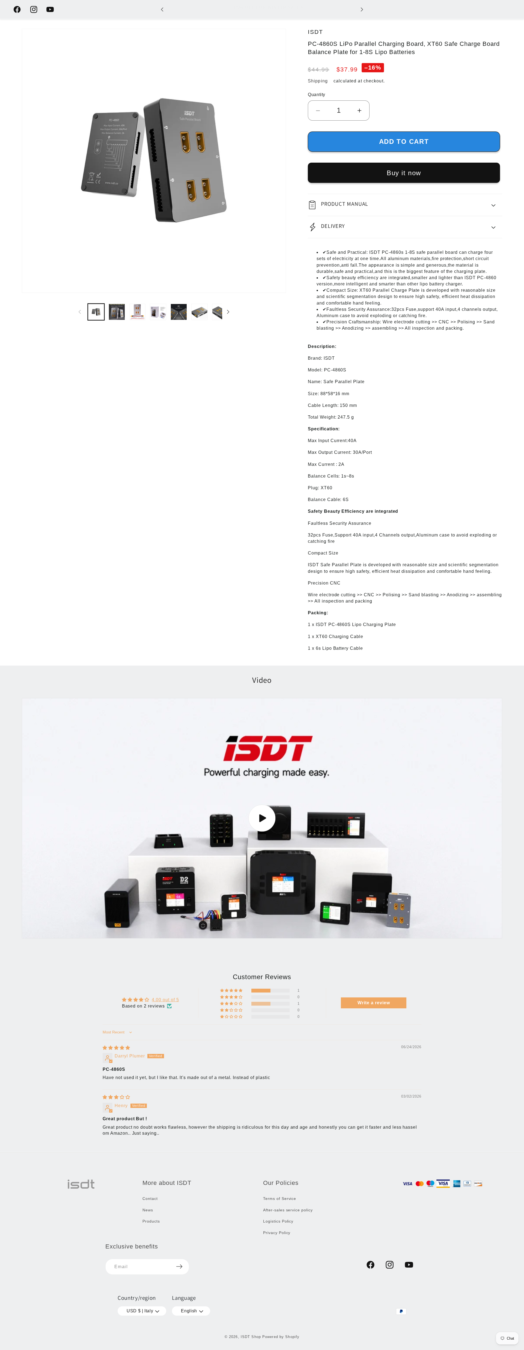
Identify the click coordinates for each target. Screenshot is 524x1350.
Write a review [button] (374, 1002)
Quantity (316, 94)
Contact (150, 1198)
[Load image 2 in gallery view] (117, 312)
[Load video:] (262, 818)
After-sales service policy (288, 1210)
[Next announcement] (362, 9)
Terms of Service (279, 1198)
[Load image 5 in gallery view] (179, 312)
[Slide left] (80, 312)
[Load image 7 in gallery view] (220, 312)
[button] (405, 205)
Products (151, 1221)
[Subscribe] (179, 1266)
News (147, 1210)
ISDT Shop (251, 1337)
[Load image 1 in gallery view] (96, 312)
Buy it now (404, 173)
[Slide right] (228, 312)
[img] (116, 1047)
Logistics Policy (278, 1221)
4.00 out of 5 (165, 999)
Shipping (318, 81)
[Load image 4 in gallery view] (158, 312)
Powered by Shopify (280, 1337)
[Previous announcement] (162, 9)
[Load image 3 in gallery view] (137, 312)
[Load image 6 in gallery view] (199, 312)
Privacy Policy (276, 1232)
